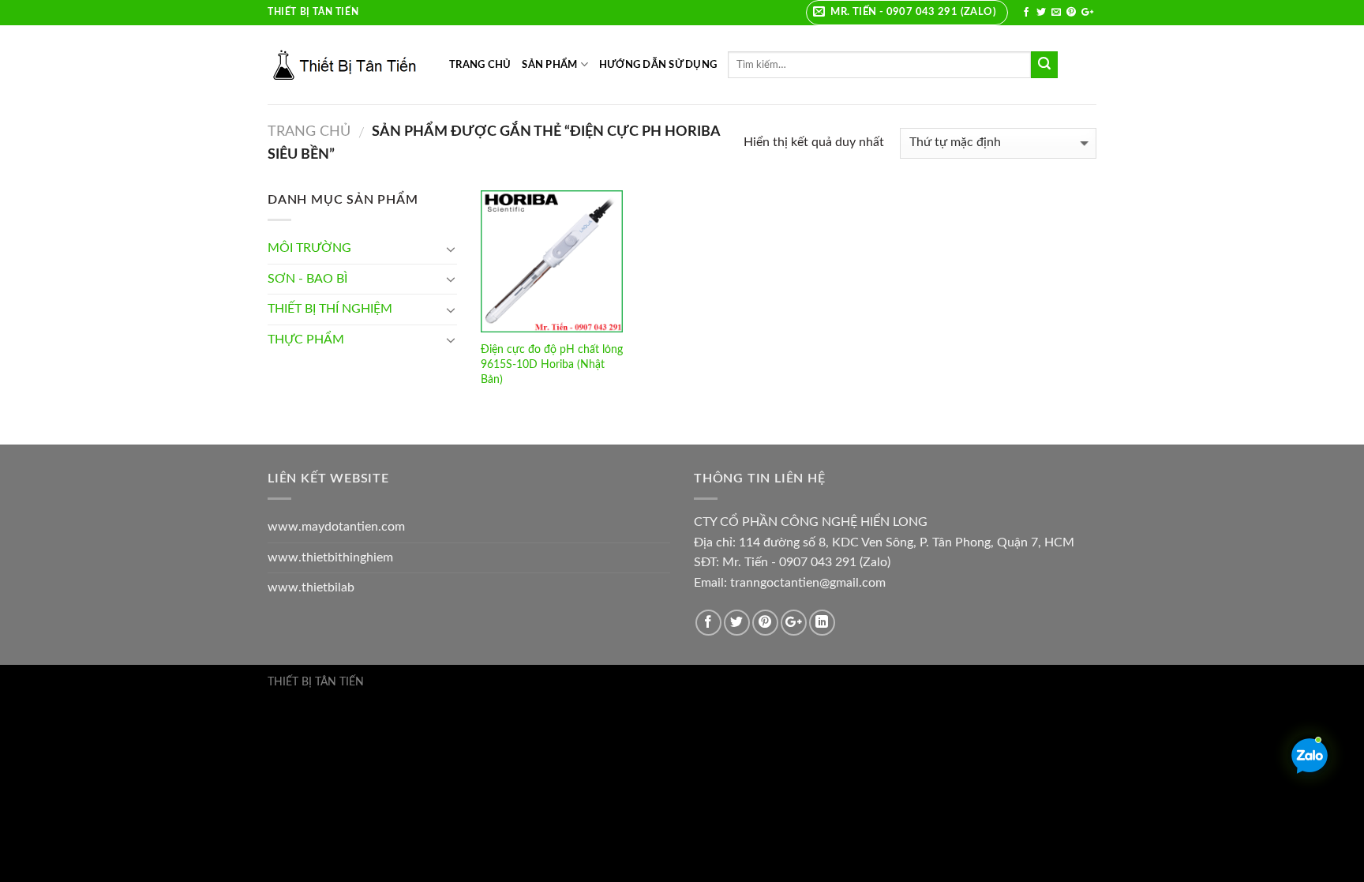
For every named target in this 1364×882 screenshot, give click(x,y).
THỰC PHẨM (306, 339)
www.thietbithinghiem (330, 557)
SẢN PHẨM (549, 64)
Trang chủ (309, 131)
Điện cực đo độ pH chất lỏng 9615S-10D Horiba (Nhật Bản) (552, 364)
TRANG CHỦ (480, 64)
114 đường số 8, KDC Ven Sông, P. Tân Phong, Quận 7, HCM (906, 542)
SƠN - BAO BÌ (307, 278)
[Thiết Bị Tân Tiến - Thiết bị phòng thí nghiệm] (346, 64)
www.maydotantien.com (336, 526)
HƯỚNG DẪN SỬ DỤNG (658, 64)
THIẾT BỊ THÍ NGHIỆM (330, 308)
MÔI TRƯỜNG (309, 248)
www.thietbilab (311, 587)
